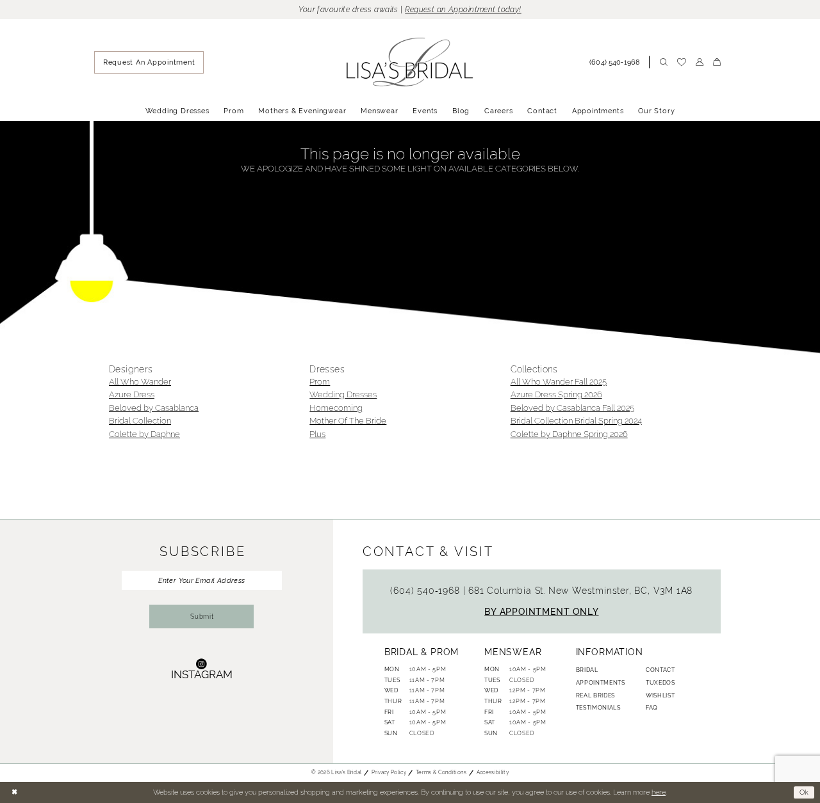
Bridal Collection (140, 420)
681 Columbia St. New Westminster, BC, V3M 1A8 (580, 590)
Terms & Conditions (441, 772)
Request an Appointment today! (463, 9)
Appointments (600, 683)
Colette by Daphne (144, 434)
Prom (319, 381)
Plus (317, 434)
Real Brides (595, 695)
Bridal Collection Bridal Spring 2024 (576, 420)
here (659, 792)
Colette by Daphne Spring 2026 (569, 434)
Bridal (587, 670)
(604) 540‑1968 (426, 590)
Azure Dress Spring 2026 (556, 394)
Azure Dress (131, 394)
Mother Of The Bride (347, 420)
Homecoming (336, 408)
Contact (660, 670)
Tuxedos (660, 683)
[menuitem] (149, 62)
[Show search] (663, 62)
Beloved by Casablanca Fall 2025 (572, 408)
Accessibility (493, 772)
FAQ (652, 707)
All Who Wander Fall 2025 (559, 381)
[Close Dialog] (14, 792)
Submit (202, 616)
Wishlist (660, 695)
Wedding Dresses (343, 394)
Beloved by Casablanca (154, 408)
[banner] (410, 62)
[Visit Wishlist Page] (681, 62)
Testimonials (598, 707)
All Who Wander (140, 381)
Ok (805, 792)
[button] (699, 62)
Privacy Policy (389, 772)
